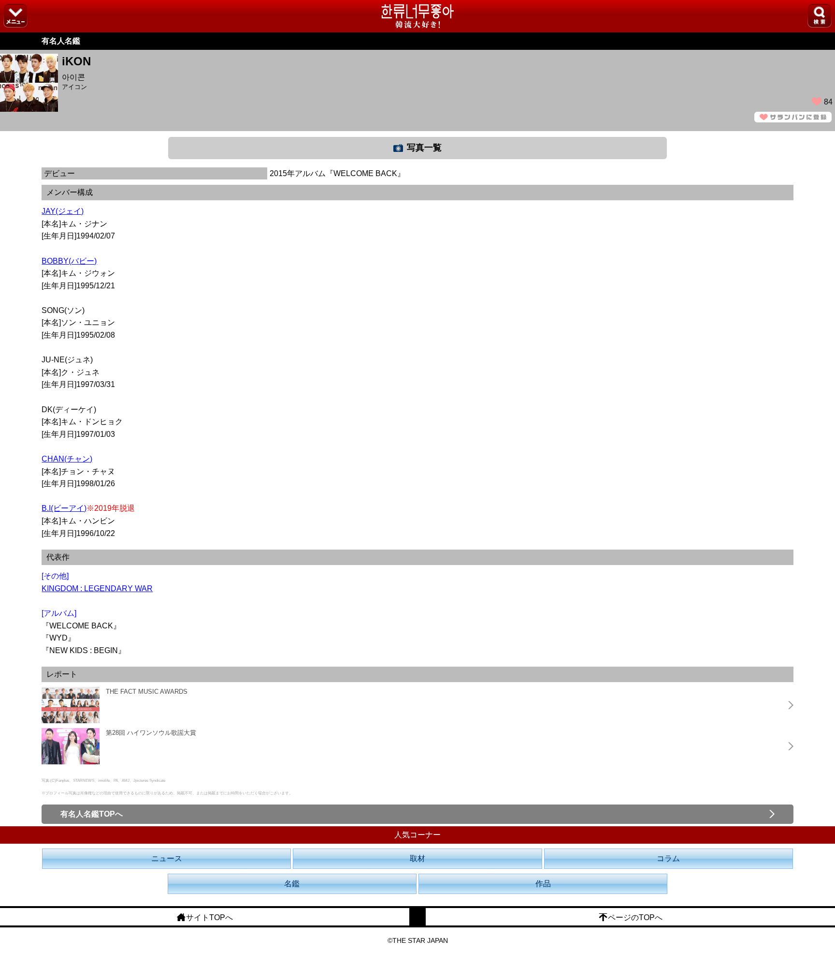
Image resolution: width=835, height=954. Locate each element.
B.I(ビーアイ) (64, 508)
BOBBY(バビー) (69, 261)
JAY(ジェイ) (63, 211)
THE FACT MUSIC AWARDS (146, 691)
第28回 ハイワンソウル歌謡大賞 (151, 732)
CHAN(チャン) (67, 459)
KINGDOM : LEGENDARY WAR (97, 588)
